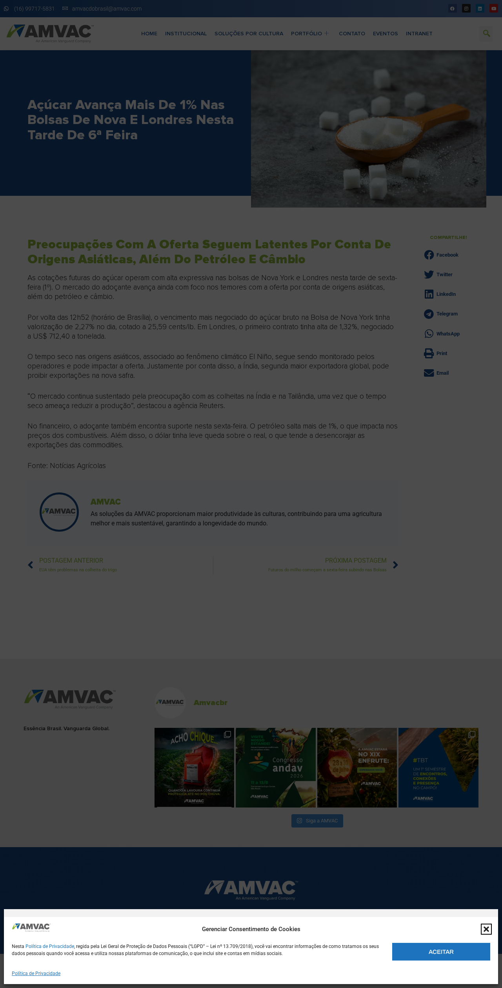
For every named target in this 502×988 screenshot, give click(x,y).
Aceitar (441, 952)
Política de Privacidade (49, 946)
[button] (486, 929)
